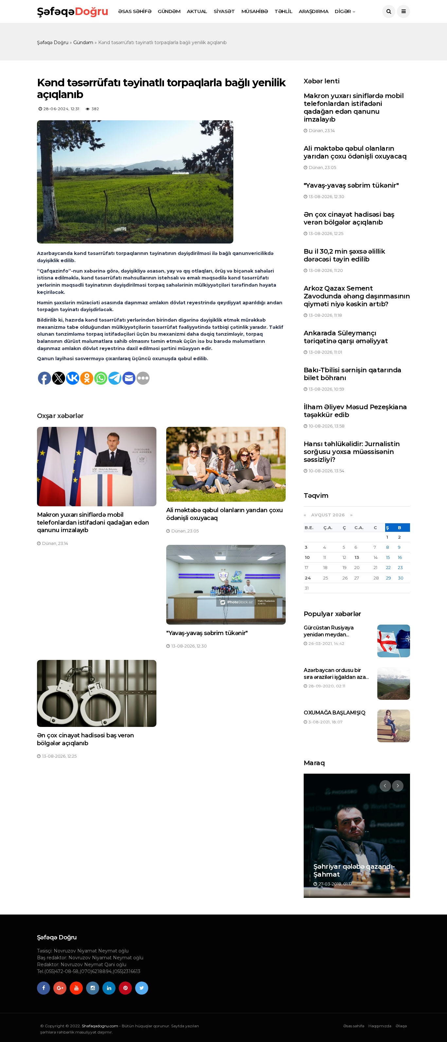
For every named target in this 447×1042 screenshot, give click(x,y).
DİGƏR (343, 11)
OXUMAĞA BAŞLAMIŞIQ (334, 713)
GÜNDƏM (169, 11)
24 (308, 577)
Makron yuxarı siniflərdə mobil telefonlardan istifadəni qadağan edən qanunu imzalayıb (93, 522)
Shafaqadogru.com (100, 1025)
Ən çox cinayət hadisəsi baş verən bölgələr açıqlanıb (85, 739)
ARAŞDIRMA (313, 11)
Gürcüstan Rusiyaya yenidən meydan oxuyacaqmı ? (328, 635)
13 (356, 557)
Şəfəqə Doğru (52, 42)
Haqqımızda (379, 1025)
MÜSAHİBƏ (254, 11)
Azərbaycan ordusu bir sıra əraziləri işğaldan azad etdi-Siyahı (336, 677)
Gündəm (83, 42)
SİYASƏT (224, 11)
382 (96, 109)
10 (307, 557)
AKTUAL (197, 11)
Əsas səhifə (353, 1025)
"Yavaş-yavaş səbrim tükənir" (207, 633)
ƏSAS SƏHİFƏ (134, 11)
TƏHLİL (283, 11)
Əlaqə (401, 1025)
